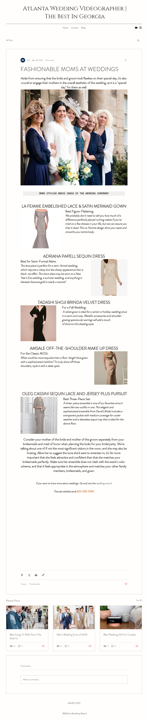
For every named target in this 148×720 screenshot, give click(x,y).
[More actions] (125, 60)
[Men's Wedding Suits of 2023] (74, 617)
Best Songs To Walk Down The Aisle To (25, 636)
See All (139, 600)
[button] (138, 40)
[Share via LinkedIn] (36, 575)
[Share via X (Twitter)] (29, 575)
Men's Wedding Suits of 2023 (72, 634)
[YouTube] (136, 27)
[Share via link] (43, 575)
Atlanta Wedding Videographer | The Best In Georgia (75, 12)
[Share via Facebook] (22, 575)
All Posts (9, 40)
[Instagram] (140, 27)
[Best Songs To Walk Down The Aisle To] (27, 617)
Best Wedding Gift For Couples (119, 634)
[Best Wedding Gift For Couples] (121, 617)
